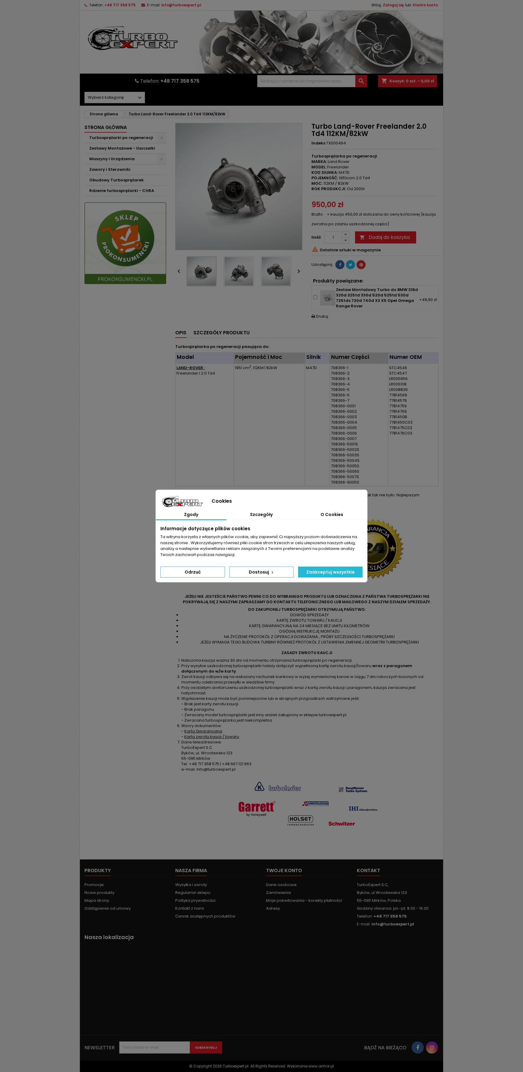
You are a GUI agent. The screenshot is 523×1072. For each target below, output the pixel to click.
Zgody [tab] (191, 514)
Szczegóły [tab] (261, 514)
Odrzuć (193, 572)
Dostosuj (259, 572)
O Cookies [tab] (332, 514)
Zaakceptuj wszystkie (330, 572)
